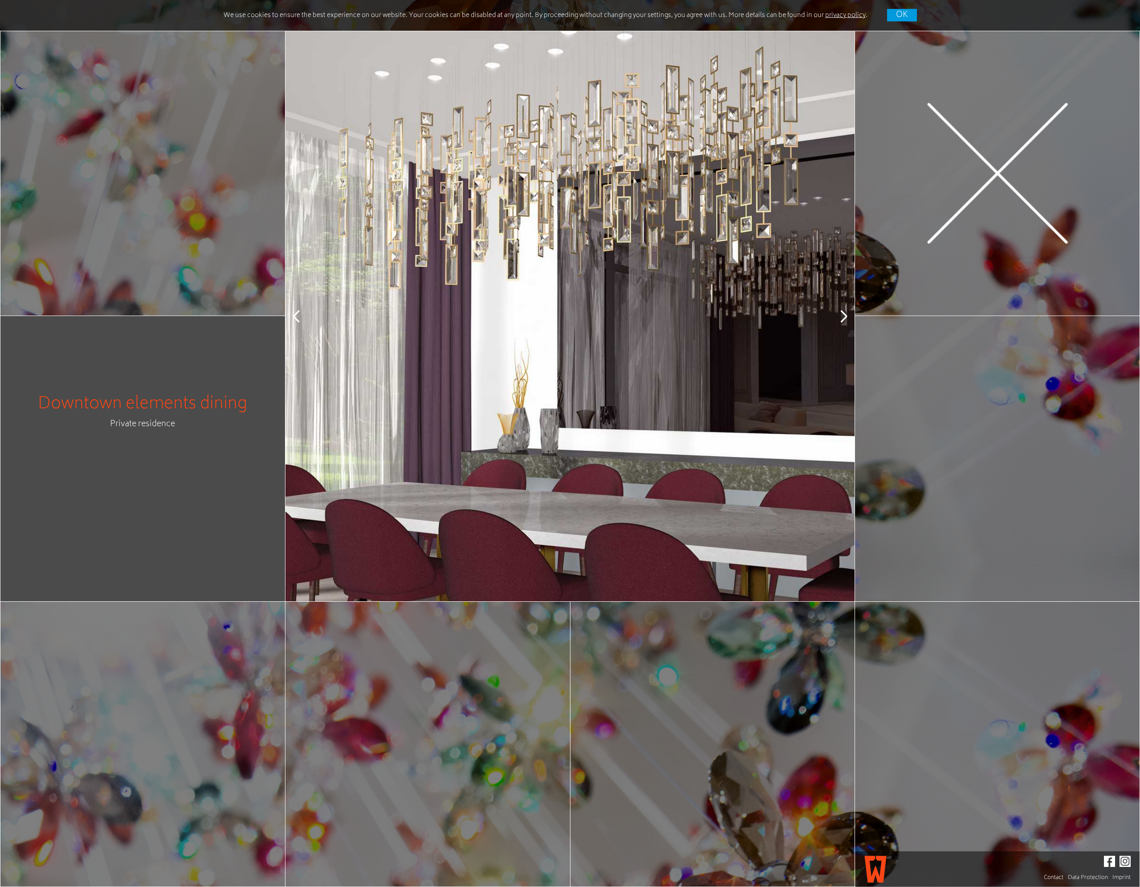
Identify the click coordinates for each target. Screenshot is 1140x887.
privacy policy (845, 15)
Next (836, 316)
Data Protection (1088, 878)
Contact (1053, 878)
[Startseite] (875, 869)
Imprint (1121, 878)
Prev (303, 316)
